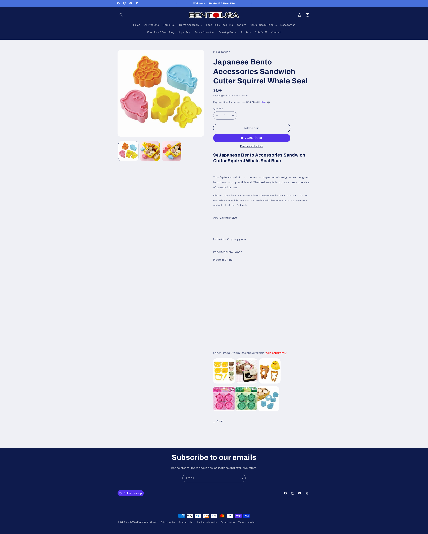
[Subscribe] (241, 478)
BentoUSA (131, 522)
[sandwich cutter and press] (224, 384)
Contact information (207, 522)
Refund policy (228, 522)
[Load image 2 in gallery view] (150, 151)
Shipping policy (186, 522)
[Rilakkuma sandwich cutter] (270, 384)
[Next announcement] (251, 3)
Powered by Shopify (147, 522)
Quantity (218, 108)
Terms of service (246, 522)
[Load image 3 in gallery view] (172, 151)
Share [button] (220, 421)
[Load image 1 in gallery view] (128, 151)
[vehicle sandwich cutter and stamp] (268, 411)
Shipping (218, 96)
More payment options (251, 146)
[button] (121, 15)
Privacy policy (168, 522)
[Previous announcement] (176, 3)
